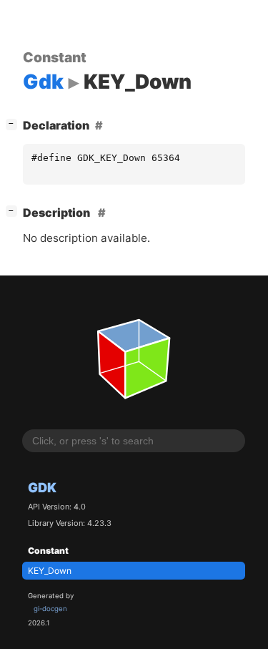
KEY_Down (49, 570)
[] (14, 123)
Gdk (42, 487)
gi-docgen (50, 609)
